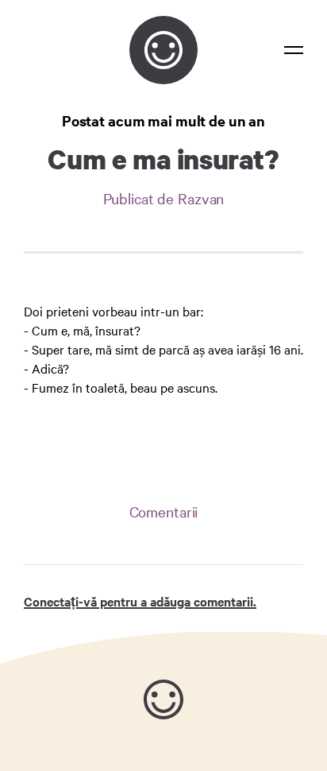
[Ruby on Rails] (163, 699)
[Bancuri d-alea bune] (163, 50)
